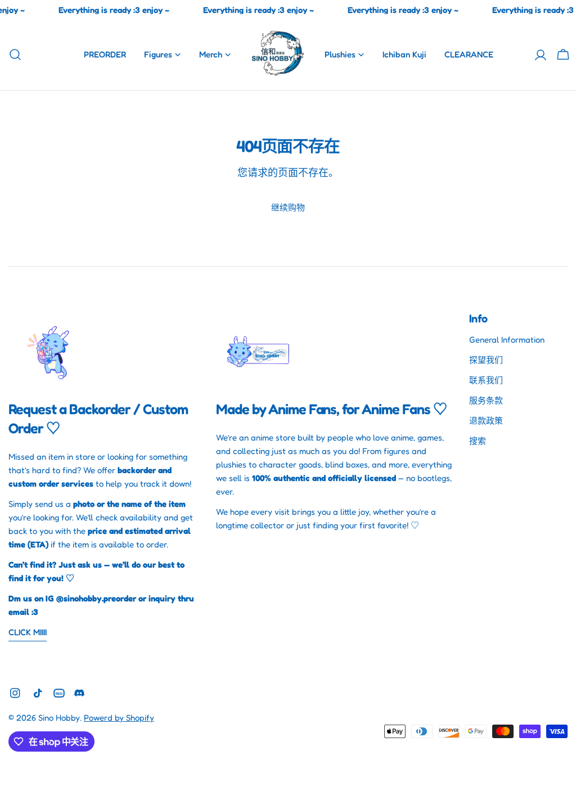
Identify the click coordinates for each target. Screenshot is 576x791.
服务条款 (486, 400)
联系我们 (486, 380)
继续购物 (288, 207)
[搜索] (12, 54)
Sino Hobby (59, 717)
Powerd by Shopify (119, 717)
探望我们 (486, 359)
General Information (506, 339)
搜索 (477, 440)
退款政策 (486, 420)
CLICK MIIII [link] (27, 632)
